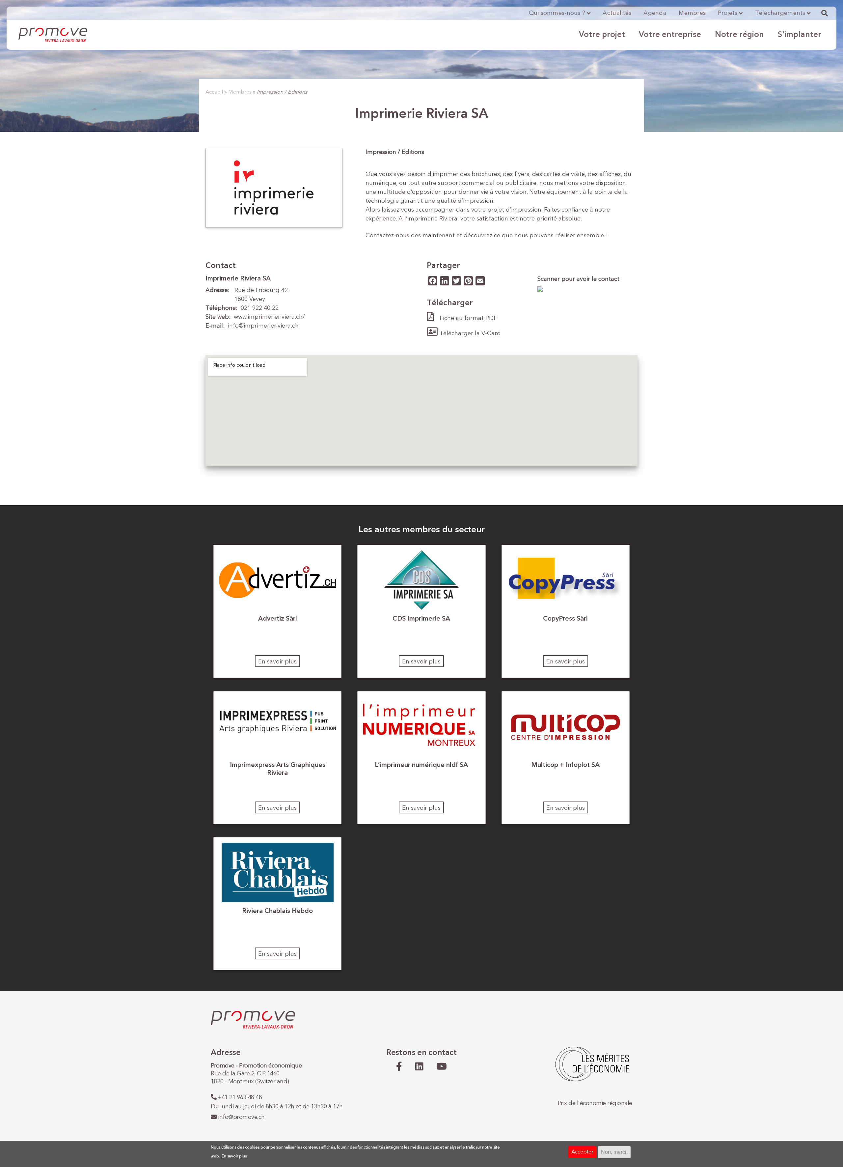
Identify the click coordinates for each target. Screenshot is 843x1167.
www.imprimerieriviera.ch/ (269, 317)
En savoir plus (277, 662)
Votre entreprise (670, 35)
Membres (692, 13)
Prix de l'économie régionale (595, 1103)
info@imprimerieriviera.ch (263, 326)
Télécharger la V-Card (470, 333)
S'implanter (799, 35)
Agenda (654, 13)
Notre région (739, 35)
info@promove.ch (241, 1117)
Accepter (582, 1152)
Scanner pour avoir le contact (578, 279)
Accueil (214, 92)
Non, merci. (614, 1152)
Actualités (617, 13)
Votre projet (602, 35)
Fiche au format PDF (468, 318)
